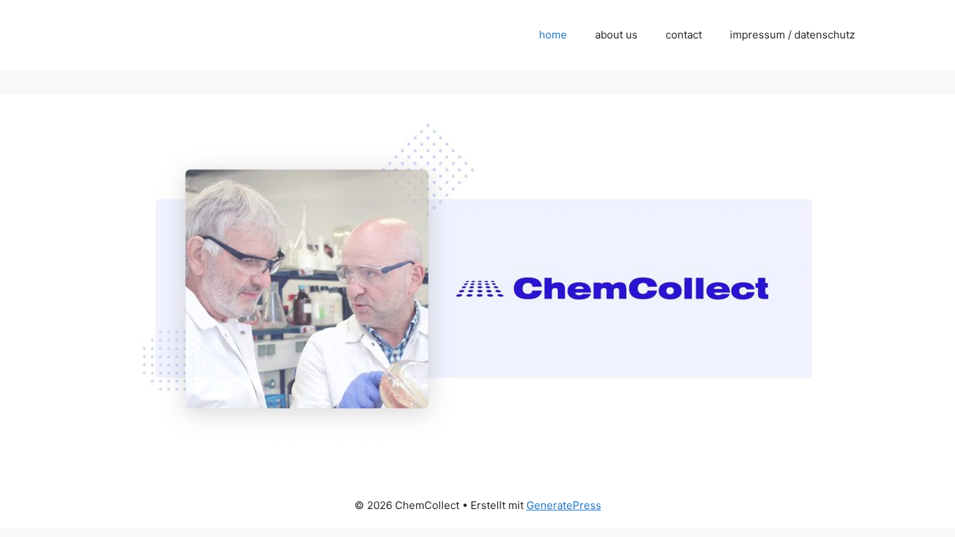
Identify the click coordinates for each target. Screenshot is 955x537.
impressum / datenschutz (792, 34)
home (553, 34)
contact (684, 34)
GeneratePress (563, 505)
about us (616, 34)
